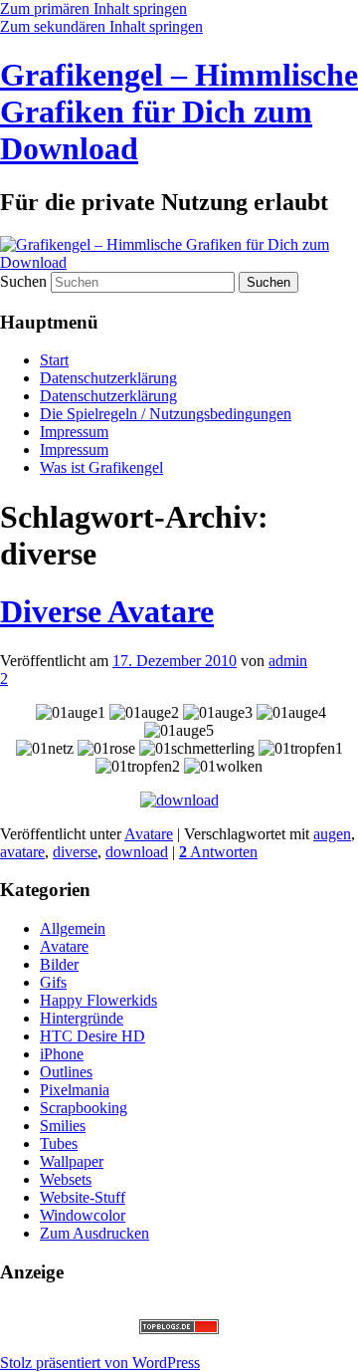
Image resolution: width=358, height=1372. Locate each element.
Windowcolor (82, 1215)
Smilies (63, 1125)
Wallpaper (71, 1161)
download (136, 851)
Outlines (66, 1071)
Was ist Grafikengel (101, 467)
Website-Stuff (82, 1197)
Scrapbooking (83, 1107)
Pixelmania (74, 1089)
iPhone (62, 1053)
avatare (22, 851)
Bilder (59, 964)
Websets (65, 1179)
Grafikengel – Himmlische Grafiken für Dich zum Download (179, 111)
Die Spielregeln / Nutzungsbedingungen (165, 413)
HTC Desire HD (92, 1036)
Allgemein (72, 928)
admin (287, 660)
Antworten (218, 851)
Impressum (74, 431)
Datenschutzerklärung (108, 377)
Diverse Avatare (107, 611)
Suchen (23, 281)
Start (54, 359)
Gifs (53, 982)
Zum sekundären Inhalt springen (101, 26)
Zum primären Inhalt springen (93, 8)
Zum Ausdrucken (94, 1233)
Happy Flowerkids (98, 1000)
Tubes (59, 1143)
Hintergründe (81, 1018)
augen (332, 833)
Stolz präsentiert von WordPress (100, 1362)
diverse (75, 851)
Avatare (148, 833)
